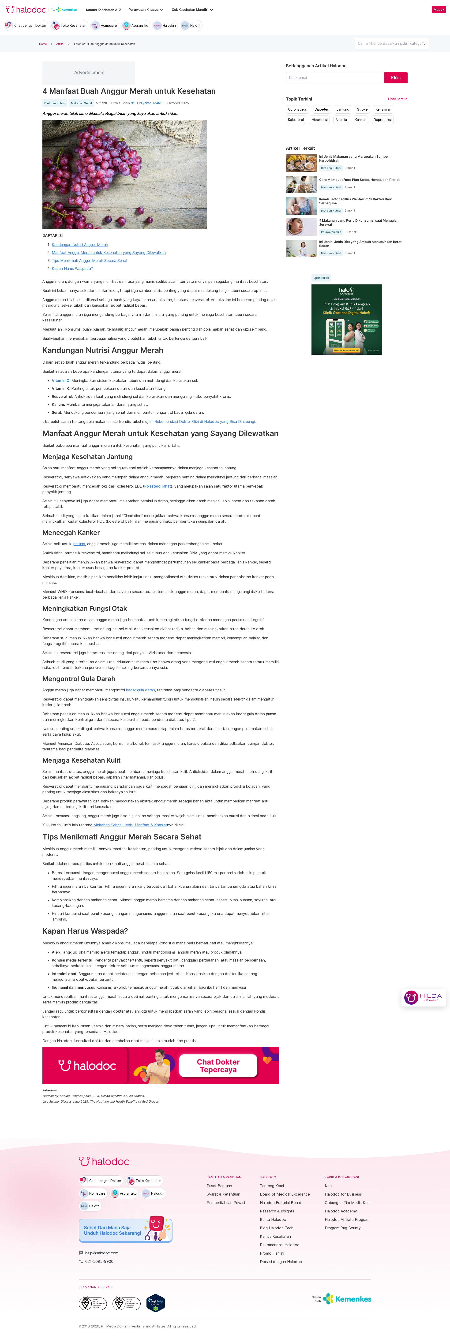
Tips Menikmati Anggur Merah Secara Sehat (90, 260)
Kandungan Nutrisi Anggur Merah (80, 244)
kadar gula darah (140, 690)
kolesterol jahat (157, 486)
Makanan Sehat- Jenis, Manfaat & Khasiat (129, 825)
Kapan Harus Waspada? (72, 268)
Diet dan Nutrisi (54, 103)
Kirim (396, 77)
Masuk (439, 9)
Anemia (341, 120)
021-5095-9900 (96, 1261)
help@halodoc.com (98, 1253)
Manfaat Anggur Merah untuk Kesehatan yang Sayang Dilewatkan (109, 252)
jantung (79, 543)
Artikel (60, 44)
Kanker (360, 120)
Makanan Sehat (81, 103)
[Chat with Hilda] (423, 997)
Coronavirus (297, 109)
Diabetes (322, 109)
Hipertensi (320, 120)
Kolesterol (296, 120)
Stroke (362, 109)
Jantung (343, 109)
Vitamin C (60, 380)
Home (43, 44)
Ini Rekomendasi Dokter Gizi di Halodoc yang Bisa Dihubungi (201, 421)
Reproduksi (383, 120)
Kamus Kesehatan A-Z (103, 10)
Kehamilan (383, 109)
